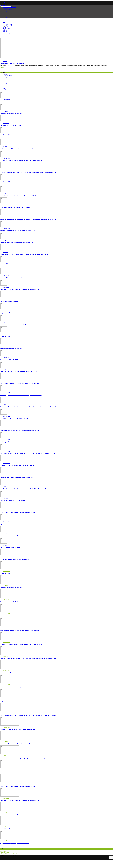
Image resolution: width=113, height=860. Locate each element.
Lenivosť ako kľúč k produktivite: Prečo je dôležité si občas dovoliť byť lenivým (19, 195)
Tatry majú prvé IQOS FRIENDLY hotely (10, 125)
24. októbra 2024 (6, 146)
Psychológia (5, 17)
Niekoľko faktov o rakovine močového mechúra (12, 63)
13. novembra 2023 (6, 193)
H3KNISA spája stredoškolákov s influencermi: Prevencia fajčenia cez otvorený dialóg (21, 160)
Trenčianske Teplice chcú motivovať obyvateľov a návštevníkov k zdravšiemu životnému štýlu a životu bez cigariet (28, 172)
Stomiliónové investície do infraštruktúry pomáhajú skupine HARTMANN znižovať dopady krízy (24, 254)
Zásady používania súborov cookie (9, 36)
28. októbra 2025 (6, 111)
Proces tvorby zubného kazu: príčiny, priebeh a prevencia (14, 184)
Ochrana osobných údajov (8, 35)
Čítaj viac (2, 67)
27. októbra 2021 (6, 287)
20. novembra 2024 (6, 134)
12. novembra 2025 (6, 99)
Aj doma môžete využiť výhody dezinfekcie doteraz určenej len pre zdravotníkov (19, 289)
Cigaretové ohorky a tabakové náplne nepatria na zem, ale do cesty (16, 242)
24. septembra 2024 (6, 158)
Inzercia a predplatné (7, 3)
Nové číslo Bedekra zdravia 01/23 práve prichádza (12, 266)
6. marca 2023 (5, 263)
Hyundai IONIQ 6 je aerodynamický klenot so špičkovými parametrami (17, 277)
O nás (4, 2)
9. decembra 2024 (6, 123)
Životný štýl (5, 15)
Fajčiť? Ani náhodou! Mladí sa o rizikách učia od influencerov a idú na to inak (19, 148)
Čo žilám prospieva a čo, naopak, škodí (9, 301)
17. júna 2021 (5, 310)
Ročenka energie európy (5, 852)
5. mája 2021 (5, 322)
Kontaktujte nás (6, 34)
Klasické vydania (8, 9)
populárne (5, 89)
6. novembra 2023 (6, 205)
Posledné (4, 88)
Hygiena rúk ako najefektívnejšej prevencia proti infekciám (14, 324)
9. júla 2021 (5, 298)
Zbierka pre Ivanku (5, 102)
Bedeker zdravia (6, 8)
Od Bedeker (5, 61)
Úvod (4, 1)
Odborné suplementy (9, 11)
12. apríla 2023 (5, 252)
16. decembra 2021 (6, 60)
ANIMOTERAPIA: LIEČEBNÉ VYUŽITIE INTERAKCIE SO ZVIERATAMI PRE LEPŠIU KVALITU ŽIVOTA (28, 219)
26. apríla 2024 (5, 169)
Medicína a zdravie (6, 13)
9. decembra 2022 (6, 275)
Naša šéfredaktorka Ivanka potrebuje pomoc (11, 113)
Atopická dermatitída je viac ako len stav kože (11, 313)
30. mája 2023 (5, 240)
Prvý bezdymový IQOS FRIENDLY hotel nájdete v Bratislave (15, 207)
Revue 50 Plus (3, 851)
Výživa (4, 14)
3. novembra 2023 (6, 216)
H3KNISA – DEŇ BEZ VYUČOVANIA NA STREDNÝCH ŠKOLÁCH (17, 230)
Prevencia (4, 12)
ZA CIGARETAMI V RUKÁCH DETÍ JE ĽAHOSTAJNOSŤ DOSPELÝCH (19, 137)
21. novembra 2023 (6, 181)
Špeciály (6, 10)
